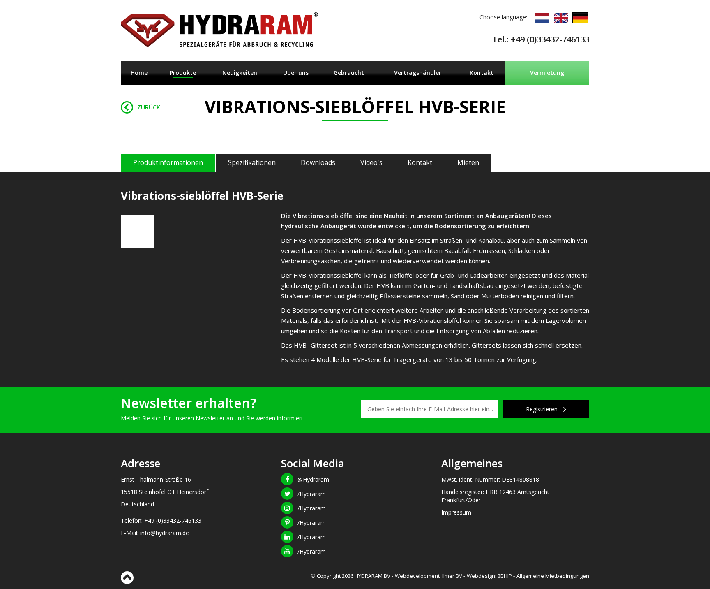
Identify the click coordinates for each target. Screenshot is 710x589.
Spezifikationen (252, 162)
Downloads (318, 162)
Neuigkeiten (239, 73)
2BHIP (505, 576)
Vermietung (547, 73)
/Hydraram (311, 494)
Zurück (148, 107)
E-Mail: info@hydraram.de (155, 533)
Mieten (468, 162)
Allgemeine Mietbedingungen (552, 576)
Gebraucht (349, 73)
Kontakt (481, 73)
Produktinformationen (168, 162)
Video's (371, 162)
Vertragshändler (417, 73)
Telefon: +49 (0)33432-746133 (161, 520)
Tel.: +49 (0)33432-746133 (540, 39)
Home (139, 73)
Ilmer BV (452, 576)
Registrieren (542, 409)
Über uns (296, 73)
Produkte (183, 73)
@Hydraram (313, 479)
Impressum (456, 512)
